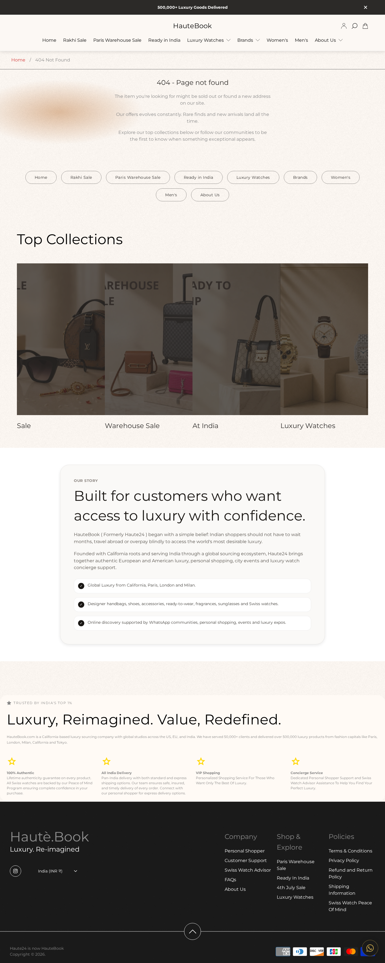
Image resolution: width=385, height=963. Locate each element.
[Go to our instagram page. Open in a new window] (15, 871)
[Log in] (344, 26)
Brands (300, 177)
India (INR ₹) (50, 871)
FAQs (230, 879)
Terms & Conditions (350, 851)
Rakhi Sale (81, 177)
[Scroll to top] (192, 931)
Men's (171, 194)
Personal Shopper (245, 851)
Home (18, 60)
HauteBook (192, 26)
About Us (210, 194)
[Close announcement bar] (365, 7)
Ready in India (198, 177)
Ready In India (293, 878)
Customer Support (246, 860)
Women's (341, 177)
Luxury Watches (253, 177)
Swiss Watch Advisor (248, 870)
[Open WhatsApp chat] (370, 948)
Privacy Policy (344, 860)
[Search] (354, 26)
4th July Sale (291, 887)
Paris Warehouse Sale (138, 177)
